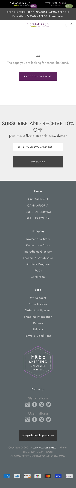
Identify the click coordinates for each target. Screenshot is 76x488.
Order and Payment (38, 310)
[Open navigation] (5, 25)
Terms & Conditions (38, 336)
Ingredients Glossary (38, 252)
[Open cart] (71, 25)
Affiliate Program (38, 264)
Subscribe (38, 161)
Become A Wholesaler (38, 258)
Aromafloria (38, 199)
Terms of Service (38, 212)
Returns (38, 323)
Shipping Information (38, 317)
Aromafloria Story (38, 239)
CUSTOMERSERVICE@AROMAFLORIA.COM (38, 456)
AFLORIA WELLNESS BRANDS (43, 447)
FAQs (38, 271)
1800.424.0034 (33, 452)
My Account (38, 298)
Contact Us (38, 277)
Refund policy (38, 218)
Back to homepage (38, 76)
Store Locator (38, 304)
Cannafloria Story (38, 245)
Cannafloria (38, 205)
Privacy (38, 329)
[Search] (65, 25)
